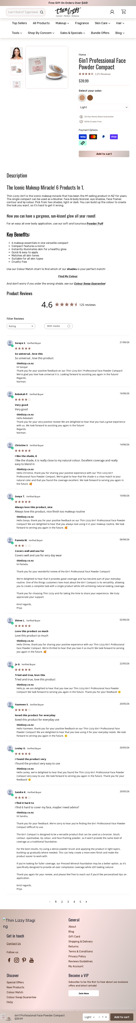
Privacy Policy (77, 956)
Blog (118, 33)
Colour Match (15, 992)
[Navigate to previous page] (50, 901)
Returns (73, 946)
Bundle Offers (100, 33)
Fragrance (82, 23)
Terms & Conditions (80, 951)
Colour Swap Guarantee (89, 283)
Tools (16, 33)
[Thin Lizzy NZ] (68, 12)
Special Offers (15, 982)
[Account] (113, 12)
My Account (75, 966)
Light (82, 97)
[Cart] (125, 12)
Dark (90, 97)
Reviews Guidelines (80, 961)
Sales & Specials (71, 33)
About (72, 926)
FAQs (10, 1002)
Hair (119, 23)
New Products (15, 987)
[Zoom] (47, 67)
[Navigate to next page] (86, 901)
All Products (41, 23)
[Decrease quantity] (99, 1017)
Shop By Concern (40, 33)
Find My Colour (68, 276)
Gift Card (74, 936)
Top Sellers (19, 23)
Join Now (83, 993)
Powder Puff (95, 223)
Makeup (61, 23)
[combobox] (26, 12)
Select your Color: (90, 90)
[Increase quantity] (106, 1017)
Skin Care (101, 23)
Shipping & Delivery (80, 941)
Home (82, 54)
